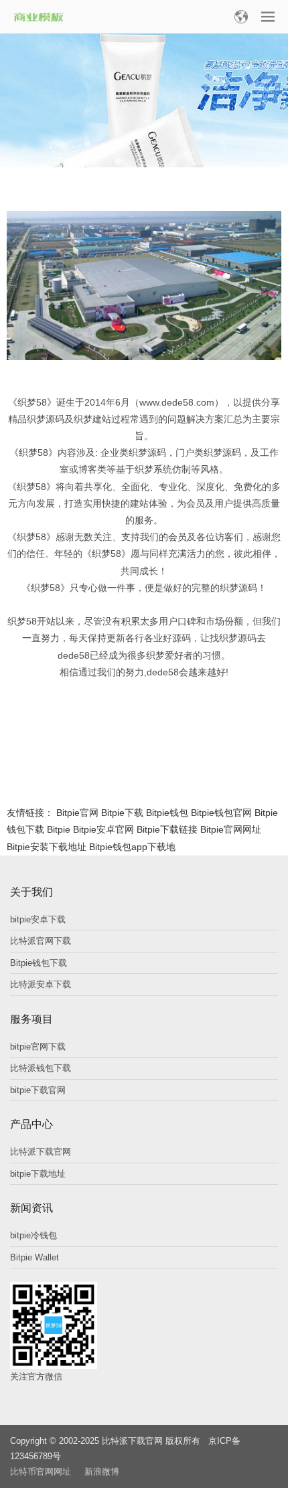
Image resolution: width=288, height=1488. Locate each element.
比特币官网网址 (40, 1472)
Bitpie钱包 (167, 812)
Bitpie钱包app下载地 (132, 846)
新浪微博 (101, 1472)
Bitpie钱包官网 (221, 812)
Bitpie (58, 829)
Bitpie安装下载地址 (46, 846)
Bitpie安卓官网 (103, 829)
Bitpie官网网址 (230, 829)
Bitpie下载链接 (167, 829)
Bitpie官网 (77, 812)
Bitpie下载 (122, 812)
